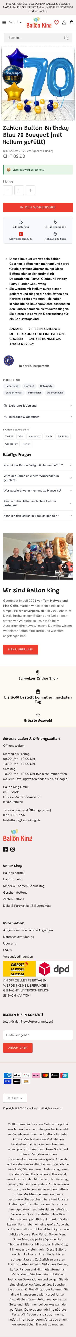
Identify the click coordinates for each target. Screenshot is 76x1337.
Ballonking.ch (32, 1108)
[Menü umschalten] (4, 22)
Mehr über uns (20, 649)
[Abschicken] (66, 37)
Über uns (9, 943)
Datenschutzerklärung (18, 937)
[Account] (63, 22)
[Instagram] (12, 849)
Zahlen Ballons (13, 899)
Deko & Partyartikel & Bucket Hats (27, 906)
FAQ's (7, 950)
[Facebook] (5, 849)
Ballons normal (14, 873)
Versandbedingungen (18, 956)
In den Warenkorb (38, 207)
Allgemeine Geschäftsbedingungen (28, 930)
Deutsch (14, 22)
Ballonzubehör (13, 879)
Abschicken (17, 1048)
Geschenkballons (15, 892)
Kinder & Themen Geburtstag (23, 886)
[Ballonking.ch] (39, 22)
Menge (8, 181)
